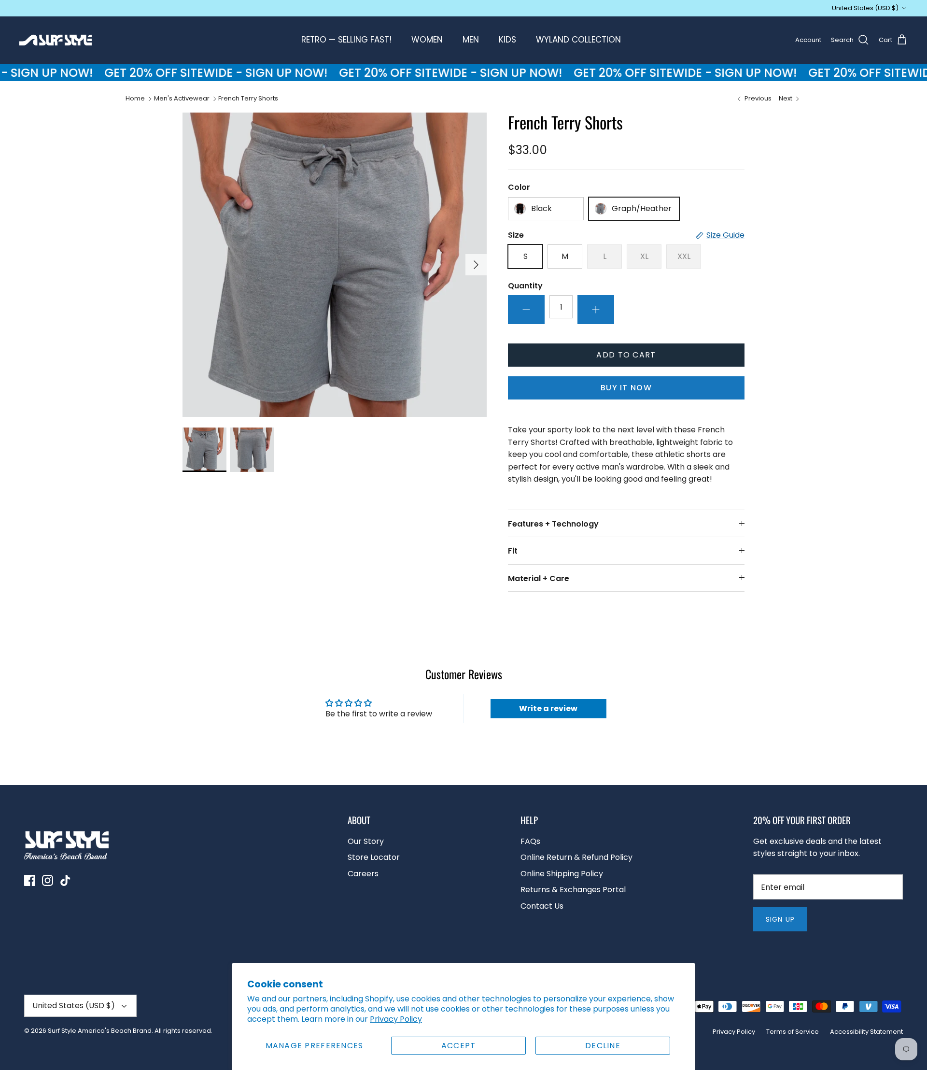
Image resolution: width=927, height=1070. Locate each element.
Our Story (366, 841)
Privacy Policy (396, 1019)
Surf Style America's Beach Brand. (100, 1030)
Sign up (780, 919)
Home (135, 98)
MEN (471, 39)
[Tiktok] (65, 880)
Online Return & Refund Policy (576, 857)
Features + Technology (553, 523)
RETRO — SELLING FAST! (346, 39)
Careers (363, 873)
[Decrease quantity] (526, 309)
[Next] (476, 264)
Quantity (525, 286)
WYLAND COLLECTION (578, 39)
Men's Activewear (182, 98)
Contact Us (541, 906)
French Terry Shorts (248, 98)
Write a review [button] (548, 708)
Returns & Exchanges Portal (573, 889)
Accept (458, 1045)
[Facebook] (29, 880)
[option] (335, 265)
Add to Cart (626, 354)
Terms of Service (792, 1031)
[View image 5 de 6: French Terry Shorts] (204, 449)
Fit (513, 550)
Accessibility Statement (866, 1031)
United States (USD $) (865, 8)
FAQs (530, 841)
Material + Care (538, 578)
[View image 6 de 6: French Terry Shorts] (252, 449)
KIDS (507, 39)
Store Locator (374, 857)
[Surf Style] (55, 40)
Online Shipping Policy (561, 873)
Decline (602, 1045)
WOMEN (427, 39)
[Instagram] (47, 880)
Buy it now (626, 387)
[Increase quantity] (595, 309)
